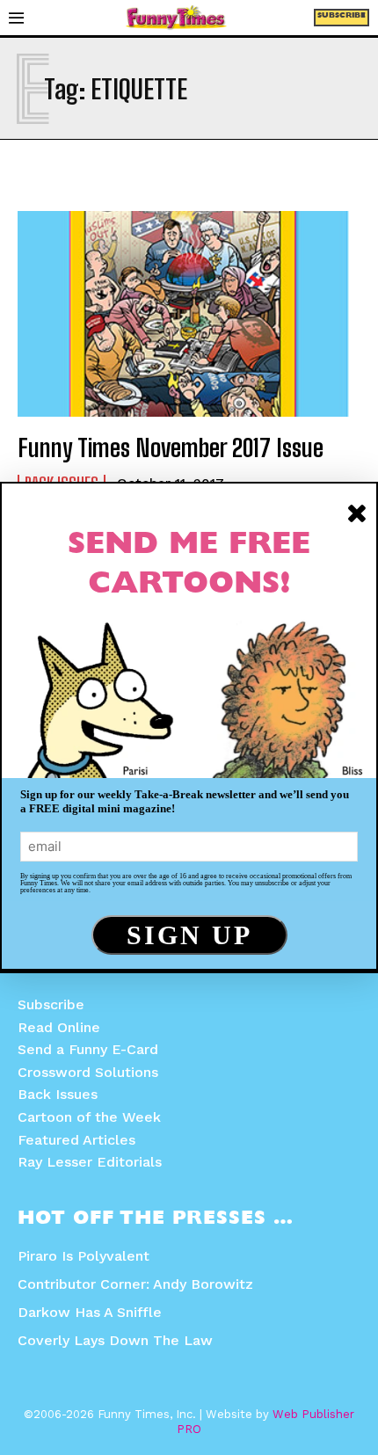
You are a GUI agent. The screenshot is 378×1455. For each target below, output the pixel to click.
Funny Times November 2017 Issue (170, 447)
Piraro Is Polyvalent (83, 1256)
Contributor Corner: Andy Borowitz (135, 1284)
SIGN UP (189, 934)
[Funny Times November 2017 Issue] (189, 314)
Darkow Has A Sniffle (90, 1312)
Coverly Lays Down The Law (115, 1340)
